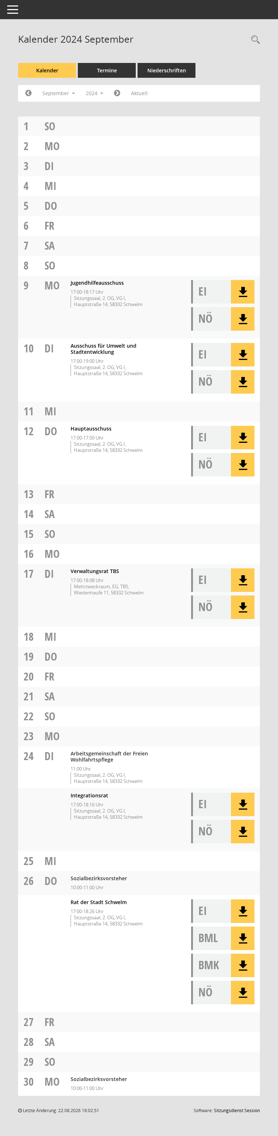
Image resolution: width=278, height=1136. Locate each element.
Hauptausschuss (91, 428)
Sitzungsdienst (237, 1110)
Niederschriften (166, 70)
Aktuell (139, 93)
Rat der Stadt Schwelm (99, 902)
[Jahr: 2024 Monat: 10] (117, 93)
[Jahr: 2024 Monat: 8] (28, 93)
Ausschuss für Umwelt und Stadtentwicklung (103, 348)
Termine (107, 70)
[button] (242, 292)
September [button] (56, 93)
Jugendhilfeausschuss (97, 282)
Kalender (47, 70)
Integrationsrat (89, 795)
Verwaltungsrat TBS (95, 571)
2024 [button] (92, 93)
